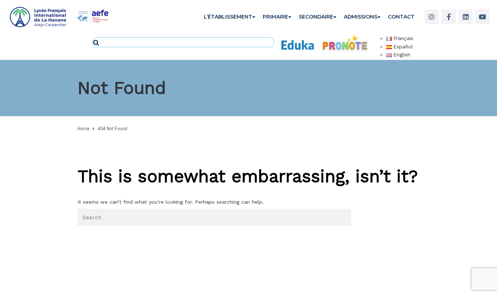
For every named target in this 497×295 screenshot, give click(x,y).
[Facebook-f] (448, 16)
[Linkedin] (465, 16)
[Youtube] (482, 16)
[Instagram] (432, 16)
